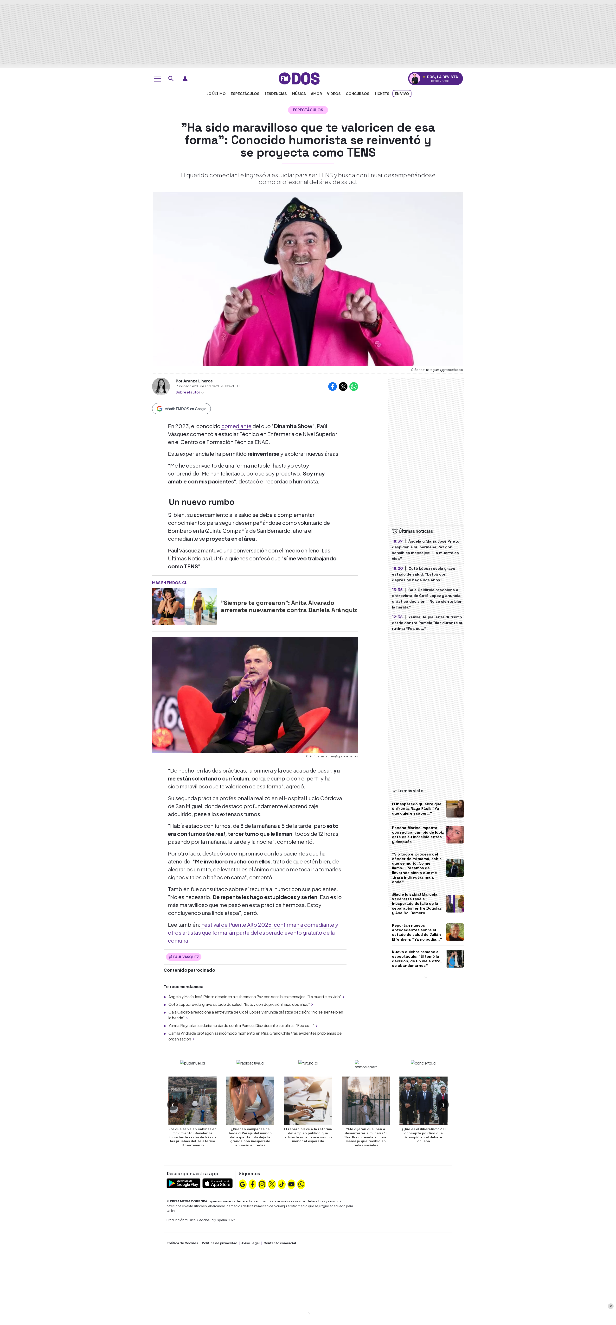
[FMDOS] (299, 78)
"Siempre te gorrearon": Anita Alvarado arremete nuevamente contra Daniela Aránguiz (289, 606)
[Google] (242, 1184)
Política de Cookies (182, 1243)
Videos (334, 93)
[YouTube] (291, 1184)
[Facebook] (252, 1184)
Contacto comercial (279, 1243)
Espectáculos (245, 93)
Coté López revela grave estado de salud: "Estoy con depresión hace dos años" (239, 1004)
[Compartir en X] (343, 386)
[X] (272, 1184)
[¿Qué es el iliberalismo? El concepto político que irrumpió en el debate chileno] (423, 1101)
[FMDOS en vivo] (414, 78)
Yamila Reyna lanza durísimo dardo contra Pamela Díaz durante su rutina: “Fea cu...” (241, 1025)
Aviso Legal (250, 1243)
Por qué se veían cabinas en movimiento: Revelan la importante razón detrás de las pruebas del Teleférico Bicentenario (192, 1137)
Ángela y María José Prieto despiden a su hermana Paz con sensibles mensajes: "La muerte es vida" (254, 996)
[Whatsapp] (301, 1184)
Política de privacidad (219, 1243)
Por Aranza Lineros (194, 380)
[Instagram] (262, 1184)
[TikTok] (281, 1184)
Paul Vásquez (186, 957)
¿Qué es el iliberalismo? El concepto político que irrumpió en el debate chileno (423, 1135)
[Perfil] (185, 78)
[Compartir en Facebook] (332, 386)
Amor (316, 93)
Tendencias (275, 93)
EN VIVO (402, 93)
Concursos (357, 93)
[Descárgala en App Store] (217, 1182)
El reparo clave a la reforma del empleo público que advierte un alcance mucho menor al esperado (308, 1135)
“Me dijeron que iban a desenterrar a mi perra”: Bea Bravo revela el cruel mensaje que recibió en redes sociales (365, 1137)
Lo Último (216, 93)
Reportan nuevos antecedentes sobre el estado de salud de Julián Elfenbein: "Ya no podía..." (417, 932)
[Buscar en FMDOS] (171, 78)
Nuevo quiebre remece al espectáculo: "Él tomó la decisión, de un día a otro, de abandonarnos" (417, 958)
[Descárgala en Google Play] (183, 1182)
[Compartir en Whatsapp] (353, 386)
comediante (236, 426)
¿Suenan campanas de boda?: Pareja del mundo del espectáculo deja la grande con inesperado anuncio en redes (250, 1137)
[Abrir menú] (157, 78)
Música (299, 93)
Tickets (381, 93)
